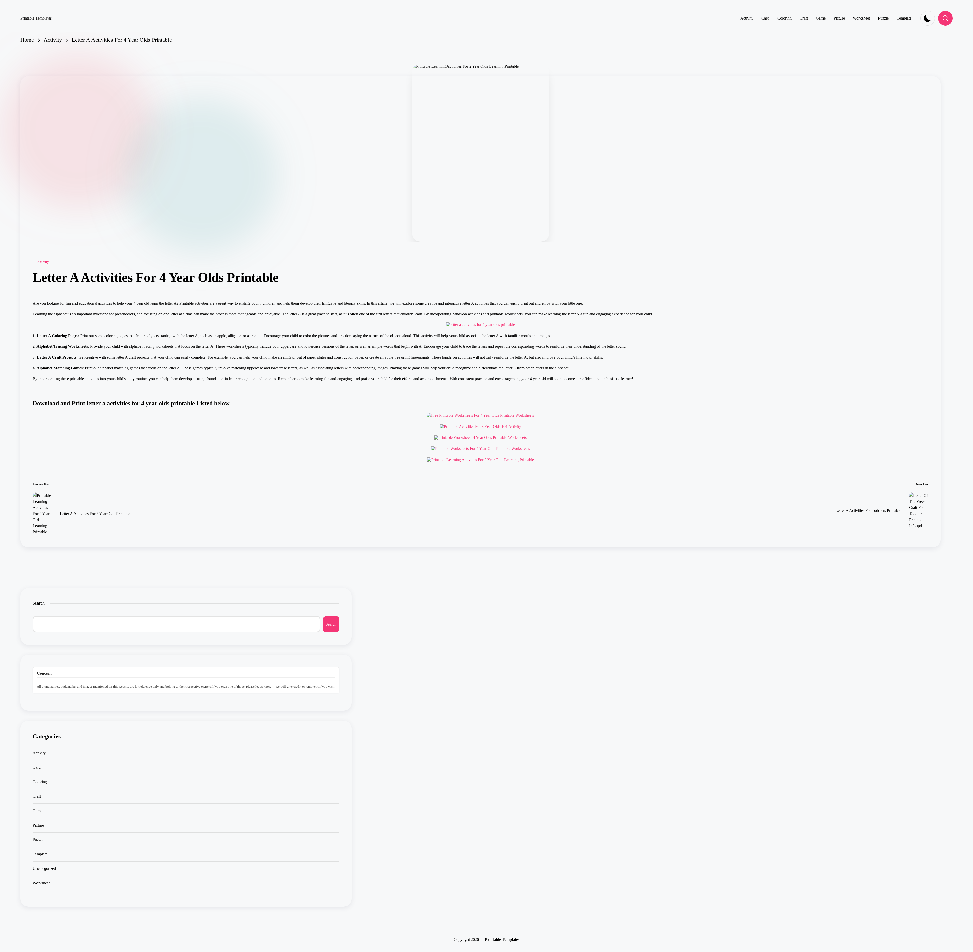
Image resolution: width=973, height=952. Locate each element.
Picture (38, 825)
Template (40, 854)
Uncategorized (44, 868)
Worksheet (41, 883)
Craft (37, 796)
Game (37, 811)
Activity (43, 262)
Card (37, 767)
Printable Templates (36, 18)
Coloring (40, 782)
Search (39, 603)
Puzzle (38, 839)
